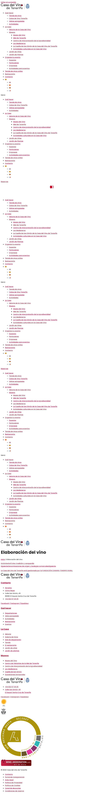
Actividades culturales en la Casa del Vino (29, 49)
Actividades (13, 24)
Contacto (9, 77)
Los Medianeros (19, 43)
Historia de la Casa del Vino (20, 29)
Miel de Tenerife (19, 38)
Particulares (14, 63)
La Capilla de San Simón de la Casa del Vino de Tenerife (35, 46)
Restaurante (10, 74)
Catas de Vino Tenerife (18, 18)
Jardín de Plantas (16, 54)
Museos (12, 32)
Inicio (3, 559)
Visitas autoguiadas (16, 21)
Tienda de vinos (15, 16)
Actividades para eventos (19, 68)
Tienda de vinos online (14, 71)
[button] (52, 95)
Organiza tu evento (12, 57)
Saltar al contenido (8, 2)
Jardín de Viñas (15, 52)
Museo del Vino (19, 35)
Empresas (13, 65)
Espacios (12, 60)
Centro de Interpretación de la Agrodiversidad (31, 41)
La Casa (8, 27)
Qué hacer (9, 13)
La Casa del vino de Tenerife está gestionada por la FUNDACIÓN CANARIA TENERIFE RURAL (37, 570)
